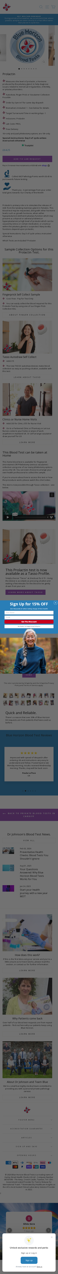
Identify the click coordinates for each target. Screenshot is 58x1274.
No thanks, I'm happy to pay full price (29, 626)
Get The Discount (29, 621)
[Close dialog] (55, 602)
